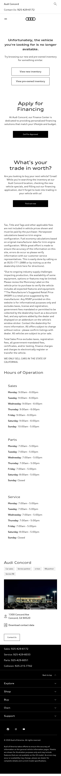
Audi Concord (11, 4)
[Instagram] (16, 729)
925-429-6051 (19, 660)
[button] (30, 683)
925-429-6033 (21, 654)
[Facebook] (8, 729)
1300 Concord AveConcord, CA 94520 (19, 616)
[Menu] (6, 19)
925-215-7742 (23, 665)
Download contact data (21, 625)
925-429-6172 (26, 9)
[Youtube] (24, 729)
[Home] (30, 19)
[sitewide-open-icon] (55, 4)
